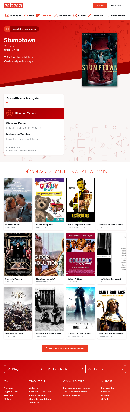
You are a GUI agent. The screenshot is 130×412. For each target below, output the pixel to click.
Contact (105, 391)
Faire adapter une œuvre (76, 388)
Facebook (59, 369)
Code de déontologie (40, 399)
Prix (31, 15)
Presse (105, 395)
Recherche (118, 15)
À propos (16, 15)
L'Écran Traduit (37, 395)
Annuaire (65, 15)
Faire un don (107, 388)
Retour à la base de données (66, 348)
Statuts (7, 399)
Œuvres (46, 15)
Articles (98, 15)
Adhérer (100, 5)
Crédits (105, 399)
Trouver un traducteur (75, 391)
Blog (15, 369)
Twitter (98, 369)
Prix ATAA (9, 395)
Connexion (115, 5)
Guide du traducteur (40, 391)
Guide (82, 15)
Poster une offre (71, 395)
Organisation (11, 391)
